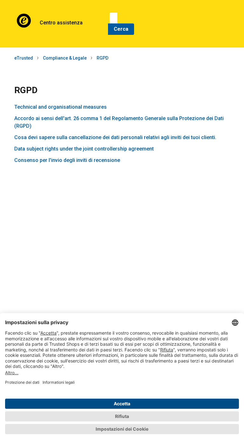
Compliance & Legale (65, 58)
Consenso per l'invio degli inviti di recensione (67, 160)
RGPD (102, 58)
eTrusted (23, 58)
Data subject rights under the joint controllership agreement (84, 149)
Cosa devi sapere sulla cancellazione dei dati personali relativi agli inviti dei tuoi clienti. (115, 137)
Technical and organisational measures (60, 107)
